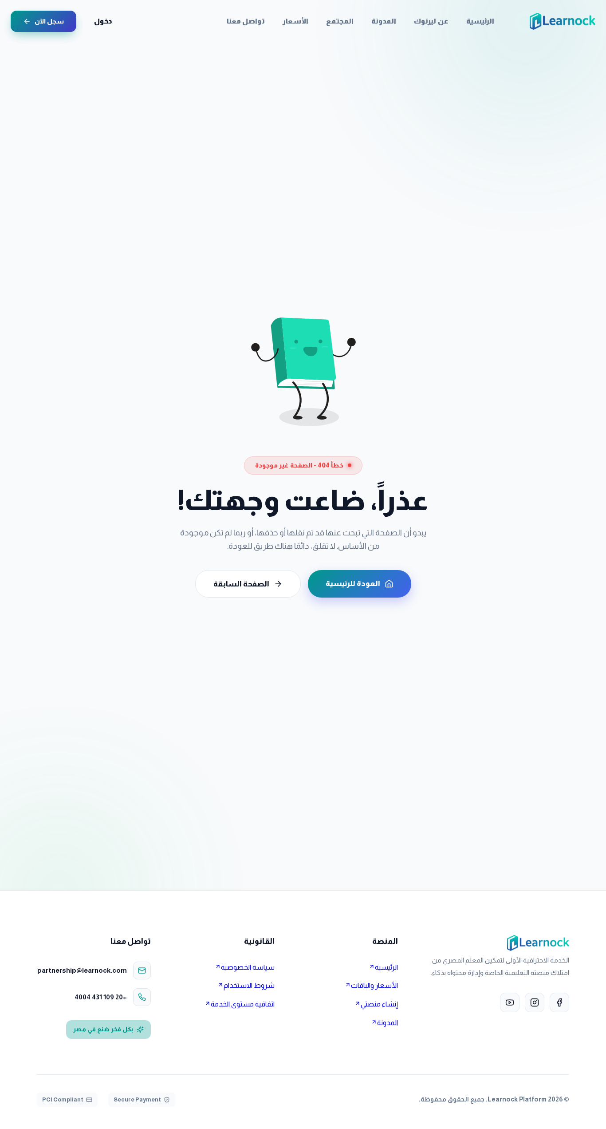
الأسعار (295, 21)
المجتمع (340, 21)
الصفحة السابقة (241, 584)
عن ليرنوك (431, 21)
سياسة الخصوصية (248, 967)
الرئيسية (480, 21)
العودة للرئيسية (353, 583)
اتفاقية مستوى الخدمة (243, 1004)
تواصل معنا (246, 21)
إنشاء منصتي (379, 1004)
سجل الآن (49, 21)
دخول (103, 21)
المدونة (383, 21)
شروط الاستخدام (249, 985)
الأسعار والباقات (374, 985)
